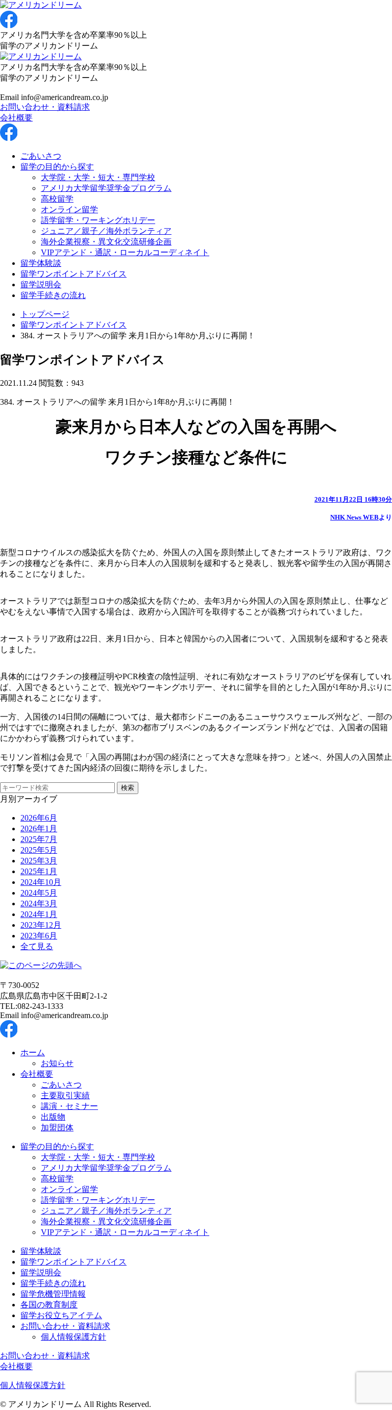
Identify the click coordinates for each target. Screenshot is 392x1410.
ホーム (32, 1052)
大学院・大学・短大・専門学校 (98, 177)
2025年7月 (38, 839)
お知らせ (57, 1063)
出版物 (53, 1116)
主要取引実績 (65, 1095)
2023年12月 (40, 925)
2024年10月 (40, 882)
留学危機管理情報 (53, 1294)
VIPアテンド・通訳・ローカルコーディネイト (125, 252)
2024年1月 (38, 914)
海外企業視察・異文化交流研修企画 (106, 241)
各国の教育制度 (49, 1304)
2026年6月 (38, 817)
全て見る (36, 946)
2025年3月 (38, 860)
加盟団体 (57, 1127)
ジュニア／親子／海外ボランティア (106, 231)
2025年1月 (38, 871)
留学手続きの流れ (53, 295)
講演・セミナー (69, 1106)
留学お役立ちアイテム (61, 1315)
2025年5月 (38, 850)
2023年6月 (38, 935)
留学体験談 (40, 263)
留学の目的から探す (57, 166)
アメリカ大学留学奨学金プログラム (106, 188)
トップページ (44, 314)
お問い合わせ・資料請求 (45, 107)
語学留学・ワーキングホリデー (98, 220)
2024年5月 (38, 892)
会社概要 (16, 117)
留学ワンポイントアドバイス (73, 273)
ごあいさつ (40, 156)
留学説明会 (40, 284)
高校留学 (57, 198)
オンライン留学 (69, 209)
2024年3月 (38, 903)
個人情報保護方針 (73, 1336)
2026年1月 (38, 828)
